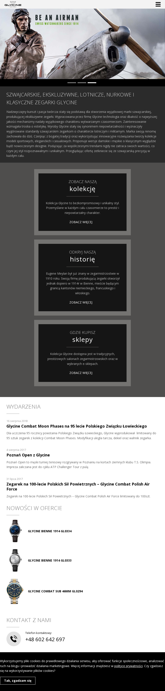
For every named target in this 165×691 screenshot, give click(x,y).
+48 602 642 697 (45, 639)
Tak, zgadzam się (17, 681)
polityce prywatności (128, 666)
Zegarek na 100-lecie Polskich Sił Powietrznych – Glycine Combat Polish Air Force (78, 486)
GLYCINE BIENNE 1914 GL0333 (50, 560)
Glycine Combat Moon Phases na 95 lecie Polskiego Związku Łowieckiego (76, 426)
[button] (71, 82)
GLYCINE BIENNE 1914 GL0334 (50, 531)
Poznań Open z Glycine (28, 455)
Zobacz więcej (80, 222)
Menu (158, 4)
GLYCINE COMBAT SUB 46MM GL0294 (55, 591)
